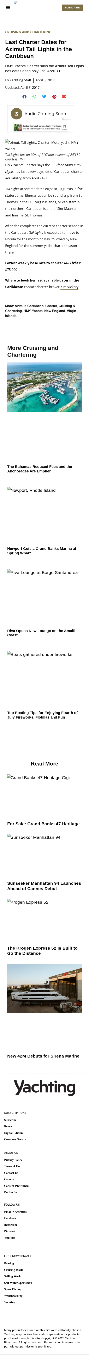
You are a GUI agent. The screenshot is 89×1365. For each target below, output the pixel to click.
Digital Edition (13, 1133)
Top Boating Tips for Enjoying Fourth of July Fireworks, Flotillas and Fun (42, 715)
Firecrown (10, 1342)
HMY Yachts (33, 311)
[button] (24, 97)
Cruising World (14, 1270)
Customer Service (15, 1139)
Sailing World (13, 1276)
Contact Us (11, 1173)
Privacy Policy (13, 1160)
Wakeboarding (13, 1295)
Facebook (10, 1218)
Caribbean (35, 306)
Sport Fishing (12, 1289)
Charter (51, 306)
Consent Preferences (16, 1185)
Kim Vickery (69, 287)
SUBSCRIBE (72, 7)
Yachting (9, 1302)
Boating (9, 1263)
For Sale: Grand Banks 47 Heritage (43, 823)
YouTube (9, 1237)
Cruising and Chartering (28, 32)
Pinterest (9, 1231)
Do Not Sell (11, 1192)
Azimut (20, 306)
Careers (9, 1179)
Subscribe (10, 1120)
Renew (8, 1126)
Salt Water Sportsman (18, 1282)
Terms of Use (12, 1166)
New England (54, 311)
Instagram (10, 1224)
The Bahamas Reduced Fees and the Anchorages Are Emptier (39, 469)
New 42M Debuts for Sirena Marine (43, 1056)
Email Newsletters (15, 1211)
